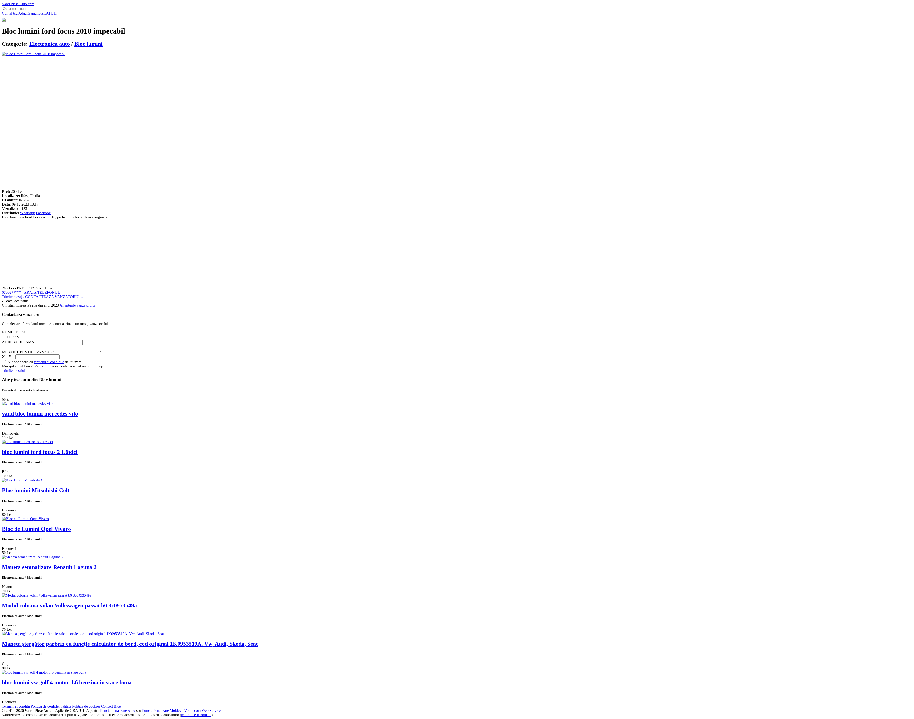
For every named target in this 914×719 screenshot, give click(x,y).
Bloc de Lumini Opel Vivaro (36, 529)
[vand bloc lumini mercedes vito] (27, 404)
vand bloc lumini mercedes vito (40, 414)
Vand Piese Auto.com (18, 4)
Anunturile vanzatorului (77, 305)
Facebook (43, 213)
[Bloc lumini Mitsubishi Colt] (24, 480)
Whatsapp (27, 213)
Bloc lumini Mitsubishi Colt (36, 490)
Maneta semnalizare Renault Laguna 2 (49, 567)
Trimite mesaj (42, 297)
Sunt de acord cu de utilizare (44, 362)
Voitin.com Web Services (203, 711)
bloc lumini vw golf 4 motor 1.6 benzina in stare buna (67, 682)
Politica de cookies (86, 706)
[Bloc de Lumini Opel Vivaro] (25, 519)
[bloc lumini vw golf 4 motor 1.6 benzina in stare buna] (44, 672)
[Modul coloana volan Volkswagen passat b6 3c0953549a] (46, 595)
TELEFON (10, 337)
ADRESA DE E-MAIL (20, 342)
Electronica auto (49, 44)
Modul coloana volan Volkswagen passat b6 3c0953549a (69, 605)
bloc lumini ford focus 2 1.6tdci (40, 452)
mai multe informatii (196, 715)
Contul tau (10, 13)
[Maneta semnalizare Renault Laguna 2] (32, 557)
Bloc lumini (88, 44)
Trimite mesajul (13, 370)
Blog (117, 706)
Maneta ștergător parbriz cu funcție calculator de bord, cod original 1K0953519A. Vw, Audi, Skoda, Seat (130, 644)
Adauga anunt (37, 13)
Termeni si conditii (16, 706)
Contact (107, 706)
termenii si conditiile (49, 362)
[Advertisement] (145, 89)
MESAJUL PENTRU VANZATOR (29, 352)
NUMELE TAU (14, 332)
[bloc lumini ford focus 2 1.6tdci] (27, 442)
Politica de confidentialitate (51, 706)
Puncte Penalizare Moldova (162, 711)
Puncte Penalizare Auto (117, 711)
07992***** (32, 292)
